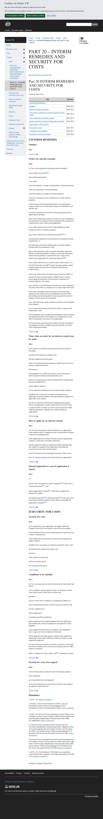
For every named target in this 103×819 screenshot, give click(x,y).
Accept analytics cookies (14, 15)
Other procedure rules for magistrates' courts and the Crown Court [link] (16, 143)
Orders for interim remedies (39, 109)
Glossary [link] (12, 112)
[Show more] (24, 53)
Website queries (38, 773)
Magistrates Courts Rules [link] (15, 107)
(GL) (47, 172)
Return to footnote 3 (48, 721)
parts (65, 38)
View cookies (51, 15)
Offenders (28, 30)
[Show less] (24, 49)
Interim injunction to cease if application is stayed (46, 121)
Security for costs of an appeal (40, 134)
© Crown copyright (91, 796)
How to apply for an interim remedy (41, 118)
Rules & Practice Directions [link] (15, 100)
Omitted (32, 106)
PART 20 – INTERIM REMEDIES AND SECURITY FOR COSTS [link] (17, 86)
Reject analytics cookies (35, 15)
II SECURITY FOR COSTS (39, 124)
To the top (32, 154)
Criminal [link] (10, 149)
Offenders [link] (9, 153)
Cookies (19, 773)
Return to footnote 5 (65, 748)
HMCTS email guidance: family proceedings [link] (15, 135)
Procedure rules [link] (11, 49)
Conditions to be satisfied (38, 131)
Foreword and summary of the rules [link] (16, 94)
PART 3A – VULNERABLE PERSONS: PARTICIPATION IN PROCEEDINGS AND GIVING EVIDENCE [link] (17, 72)
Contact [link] (11, 128)
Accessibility (9, 773)
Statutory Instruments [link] (16, 124)
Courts (7, 30)
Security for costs (35, 128)
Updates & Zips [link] (14, 120)
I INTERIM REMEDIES (37, 103)
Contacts (27, 773)
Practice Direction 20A (44, 75)
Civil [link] (8, 53)
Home (31, 38)
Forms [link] (11, 116)
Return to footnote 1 (46, 699)
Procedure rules (17, 30)
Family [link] (9, 57)
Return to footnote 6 (41, 756)
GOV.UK (53, 791)
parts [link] (10, 61)
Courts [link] (8, 45)
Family (58, 38)
